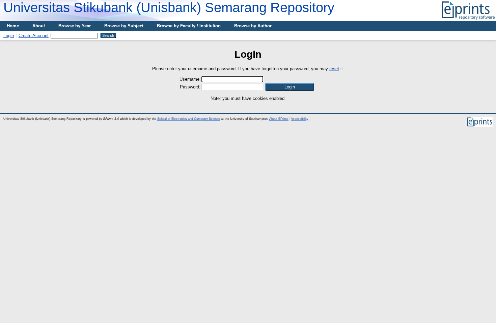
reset (334, 68)
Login (8, 35)
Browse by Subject (123, 25)
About (38, 25)
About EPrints (278, 118)
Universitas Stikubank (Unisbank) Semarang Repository (168, 7)
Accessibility (299, 118)
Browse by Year (74, 25)
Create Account (34, 35)
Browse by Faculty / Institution (189, 25)
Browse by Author (253, 25)
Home (13, 25)
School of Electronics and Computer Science (188, 118)
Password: (190, 86)
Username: (190, 79)
